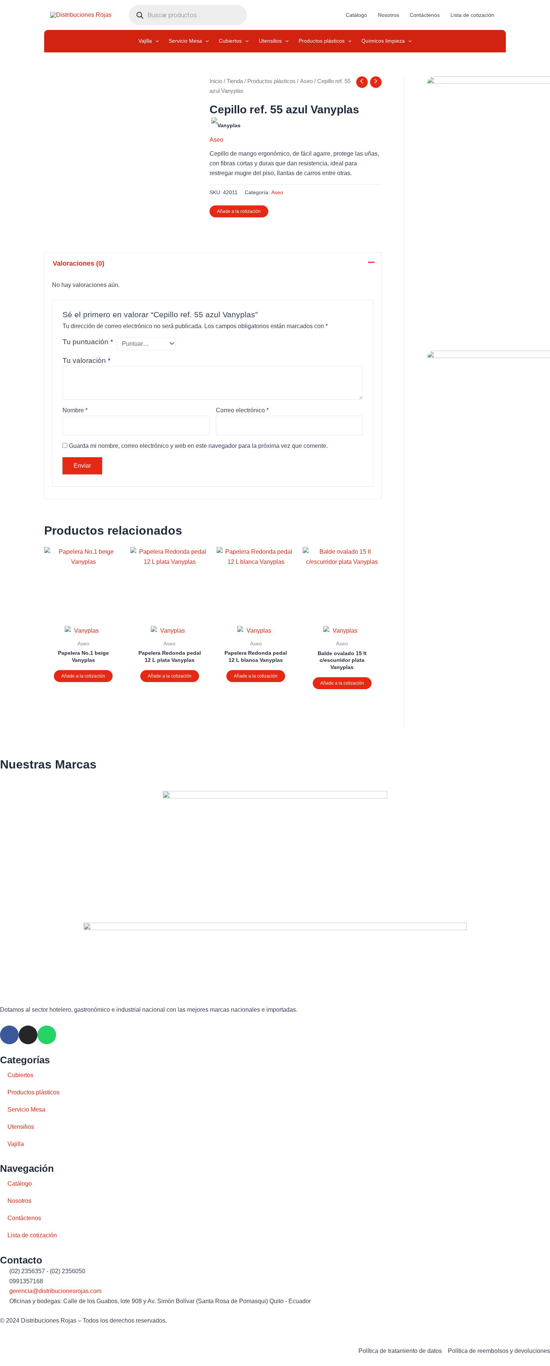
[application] (155, 41)
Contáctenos (24, 1218)
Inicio (216, 81)
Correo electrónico (242, 410)
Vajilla (15, 1144)
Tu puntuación (87, 342)
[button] (148, 41)
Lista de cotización (32, 1235)
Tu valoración (86, 360)
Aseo (306, 81)
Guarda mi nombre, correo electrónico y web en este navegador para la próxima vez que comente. (198, 446)
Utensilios (20, 1127)
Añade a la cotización (239, 211)
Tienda (235, 81)
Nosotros (19, 1201)
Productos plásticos (271, 81)
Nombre (75, 410)
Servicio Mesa (26, 1109)
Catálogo (19, 1183)
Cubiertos (20, 1075)
